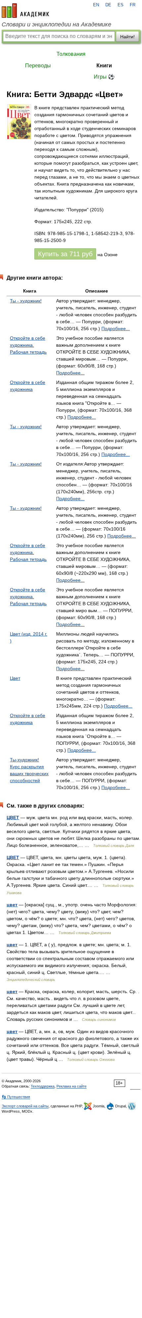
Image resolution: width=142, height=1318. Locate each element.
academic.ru (25, 10)
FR (132, 5)
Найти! (127, 36)
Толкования (71, 54)
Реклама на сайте (71, 1086)
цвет (12, 904)
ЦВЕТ (13, 817)
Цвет (15, 678)
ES (121, 5)
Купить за (65, 254)
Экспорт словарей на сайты (25, 1106)
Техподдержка (42, 1086)
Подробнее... (115, 328)
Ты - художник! (26, 300)
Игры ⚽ (104, 77)
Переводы (38, 65)
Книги (104, 65)
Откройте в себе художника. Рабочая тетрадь (28, 345)
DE (108, 5)
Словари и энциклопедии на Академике (56, 24)
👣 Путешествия (16, 1097)
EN (96, 5)
